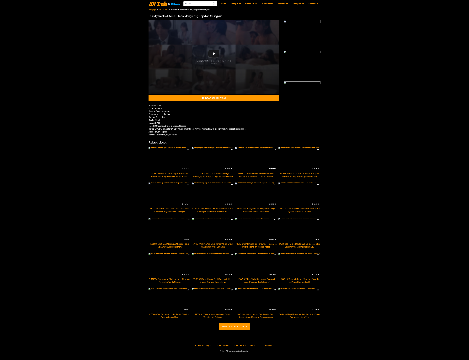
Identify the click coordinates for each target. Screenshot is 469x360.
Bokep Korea (298, 3)
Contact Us (313, 3)
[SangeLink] (165, 3)
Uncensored (282, 3)
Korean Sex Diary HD (203, 345)
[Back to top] (462, 352)
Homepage (152, 9)
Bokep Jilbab (251, 3)
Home (223, 3)
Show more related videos (234, 326)
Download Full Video (215, 98)
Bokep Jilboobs (223, 345)
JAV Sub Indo (267, 3)
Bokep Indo (236, 3)
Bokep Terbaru (240, 345)
